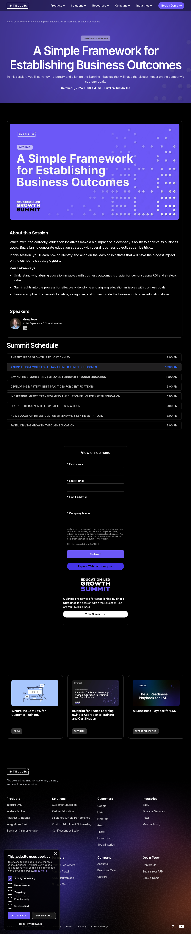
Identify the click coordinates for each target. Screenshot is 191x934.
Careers (102, 876)
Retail (146, 817)
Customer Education (64, 804)
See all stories (106, 844)
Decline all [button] (44, 915)
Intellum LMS (14, 804)
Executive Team (107, 870)
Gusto (100, 825)
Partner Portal (60, 871)
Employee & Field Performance (71, 817)
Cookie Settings (99, 926)
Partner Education (63, 811)
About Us (103, 863)
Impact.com (104, 838)
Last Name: (75, 480)
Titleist (101, 831)
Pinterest (102, 818)
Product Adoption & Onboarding (72, 824)
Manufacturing (151, 824)
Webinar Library (25, 21)
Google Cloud (60, 884)
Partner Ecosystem (63, 865)
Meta (100, 812)
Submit (95, 554)
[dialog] (32, 889)
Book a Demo (151, 877)
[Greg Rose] (25, 328)
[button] (58, 5)
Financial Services (154, 811)
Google (102, 805)
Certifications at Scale (65, 830)
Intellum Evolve (16, 811)
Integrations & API (17, 824)
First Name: (75, 464)
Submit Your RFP (153, 871)
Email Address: (77, 497)
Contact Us (149, 865)
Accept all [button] (18, 915)
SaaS (146, 804)
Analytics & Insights (18, 817)
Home (10, 21)
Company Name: (79, 513)
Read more (40, 870)
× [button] (55, 853)
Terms (69, 926)
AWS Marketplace (63, 877)
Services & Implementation (23, 830)
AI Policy (82, 926)
